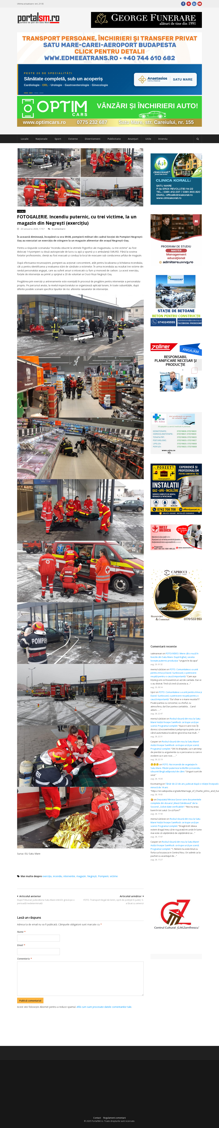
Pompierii (103, 876)
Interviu (163, 138)
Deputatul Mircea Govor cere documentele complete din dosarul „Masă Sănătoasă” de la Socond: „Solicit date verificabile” (176, 803)
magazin (81, 876)
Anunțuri (133, 138)
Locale (24, 138)
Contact (97, 1117)
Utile (148, 138)
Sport (58, 138)
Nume (21, 931)
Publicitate (114, 138)
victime (114, 876)
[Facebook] (183, 4)
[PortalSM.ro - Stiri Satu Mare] (38, 22)
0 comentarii (58, 228)
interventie (69, 876)
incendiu (57, 876)
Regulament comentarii (114, 1117)
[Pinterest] (188, 4)
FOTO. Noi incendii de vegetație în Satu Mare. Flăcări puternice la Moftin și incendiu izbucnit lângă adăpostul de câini (175, 768)
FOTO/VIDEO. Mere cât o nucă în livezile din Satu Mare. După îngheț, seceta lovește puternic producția (174, 657)
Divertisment (92, 138)
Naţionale (41, 138)
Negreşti (92, 876)
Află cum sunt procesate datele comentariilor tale (104, 1006)
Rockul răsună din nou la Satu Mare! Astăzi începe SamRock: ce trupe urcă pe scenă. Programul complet (175, 722)
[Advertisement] (80, 1027)
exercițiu (47, 876)
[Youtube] (199, 4)
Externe (73, 138)
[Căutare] (197, 139)
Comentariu (24, 958)
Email (21, 945)
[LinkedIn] (194, 4)
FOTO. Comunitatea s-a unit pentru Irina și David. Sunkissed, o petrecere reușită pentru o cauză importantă (174, 673)
